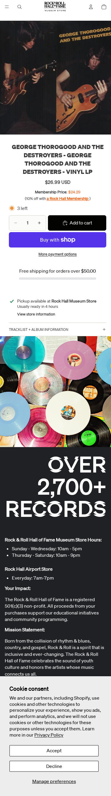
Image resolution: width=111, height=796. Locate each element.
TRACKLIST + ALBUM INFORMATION (38, 329)
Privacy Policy (48, 735)
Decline (54, 766)
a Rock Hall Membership (68, 198)
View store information (36, 314)
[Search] (19, 6)
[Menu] (7, 7)
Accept (54, 750)
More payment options (57, 254)
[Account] (90, 6)
